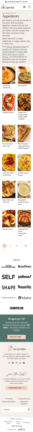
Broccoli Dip (22, 86)
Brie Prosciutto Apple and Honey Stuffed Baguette (24, 146)
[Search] (28, 409)
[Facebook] (9, 363)
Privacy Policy (18, 422)
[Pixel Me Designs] (21, 429)
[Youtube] (24, 363)
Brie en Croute (7, 229)
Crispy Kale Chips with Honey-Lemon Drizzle (14, 54)
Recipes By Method (9, 402)
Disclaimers (26, 422)
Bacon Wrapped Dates (16, 47)
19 (26, 246)
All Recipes (9, 399)
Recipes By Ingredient (24, 403)
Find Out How (15, 337)
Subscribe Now (15, 388)
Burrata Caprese (8, 113)
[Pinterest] (16, 363)
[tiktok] (20, 363)
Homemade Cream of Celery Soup (23, 202)
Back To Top (16, 426)
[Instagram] (13, 363)
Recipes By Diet (24, 399)
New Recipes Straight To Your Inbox (17, 1)
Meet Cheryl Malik (8, 422)
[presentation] (8, 75)
